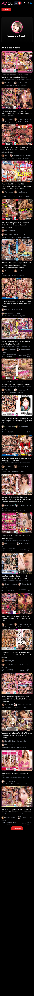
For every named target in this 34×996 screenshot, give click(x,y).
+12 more (4, 587)
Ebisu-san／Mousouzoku (10, 432)
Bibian (9, 510)
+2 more (4, 429)
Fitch (8, 392)
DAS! (9, 276)
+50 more (29, 390)
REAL (9, 316)
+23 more (4, 667)
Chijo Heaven (11, 122)
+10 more (4, 508)
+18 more (28, 155)
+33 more (29, 119)
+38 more (18, 313)
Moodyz (10, 85)
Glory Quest (11, 197)
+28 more (4, 469)
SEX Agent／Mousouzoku (11, 589)
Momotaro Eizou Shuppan (11, 355)
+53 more (27, 83)
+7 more (4, 353)
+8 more (4, 547)
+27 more (29, 624)
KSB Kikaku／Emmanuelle (10, 670)
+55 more (4, 274)
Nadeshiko (11, 784)
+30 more (22, 234)
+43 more (4, 195)
